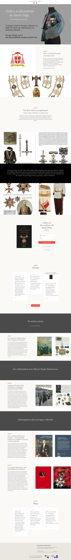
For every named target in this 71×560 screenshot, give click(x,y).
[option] (37, 3)
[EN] (37, 3)
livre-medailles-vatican (35, 1)
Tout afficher (35, 305)
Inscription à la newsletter (44, 545)
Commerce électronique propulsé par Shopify (35, 557)
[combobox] (34, 3)
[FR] (34, 3)
